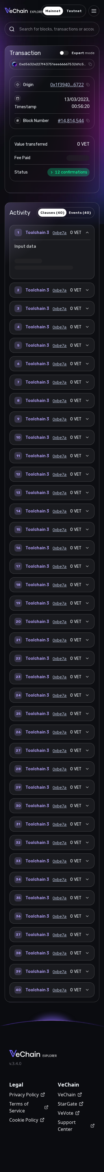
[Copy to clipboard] (90, 64)
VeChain (67, 1094)
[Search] (12, 29)
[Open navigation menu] (93, 10)
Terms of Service (19, 1107)
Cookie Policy (23, 1120)
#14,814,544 (71, 120)
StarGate (67, 1104)
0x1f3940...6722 (67, 84)
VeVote (65, 1113)
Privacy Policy (24, 1094)
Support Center (67, 1125)
